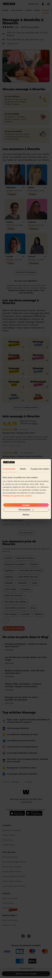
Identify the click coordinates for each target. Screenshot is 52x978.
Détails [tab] (23, 469)
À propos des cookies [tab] (40, 469)
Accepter (26, 505)
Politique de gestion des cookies (17, 496)
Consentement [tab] (9, 469)
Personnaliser (24, 510)
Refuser (26, 514)
